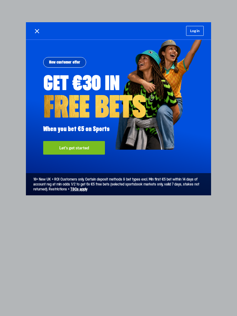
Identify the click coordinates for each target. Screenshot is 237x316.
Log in (195, 30)
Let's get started (74, 147)
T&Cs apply (78, 189)
